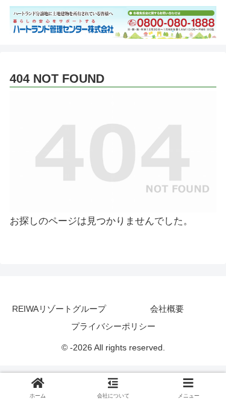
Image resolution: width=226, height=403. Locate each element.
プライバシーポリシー (113, 326)
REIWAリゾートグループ (59, 309)
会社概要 (167, 309)
